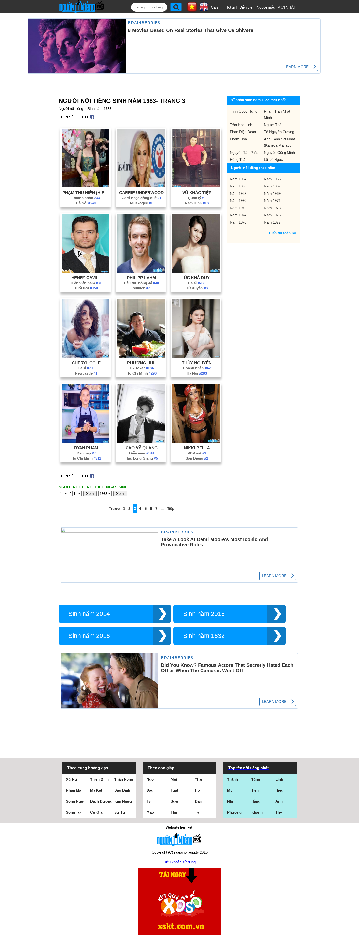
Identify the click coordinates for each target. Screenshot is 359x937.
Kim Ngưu (123, 801)
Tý (149, 801)
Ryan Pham (86, 448)
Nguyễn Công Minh (279, 152)
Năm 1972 (238, 208)
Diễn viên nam (86, 283)
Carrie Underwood (141, 192)
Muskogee (141, 203)
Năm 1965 (272, 179)
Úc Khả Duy (197, 278)
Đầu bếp (86, 453)
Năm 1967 (272, 186)
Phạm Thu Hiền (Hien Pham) (86, 192)
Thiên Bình (99, 779)
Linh (279, 779)
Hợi (198, 790)
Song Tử (73, 812)
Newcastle (86, 373)
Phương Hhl (141, 363)
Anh (279, 801)
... (162, 508)
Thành (232, 779)
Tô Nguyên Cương (279, 132)
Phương (234, 812)
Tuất (174, 790)
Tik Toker (141, 368)
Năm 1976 (238, 222)
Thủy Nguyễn (196, 363)
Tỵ (197, 812)
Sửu (174, 801)
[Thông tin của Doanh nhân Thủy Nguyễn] (196, 356)
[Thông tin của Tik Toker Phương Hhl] (141, 356)
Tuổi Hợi (86, 288)
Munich (141, 288)
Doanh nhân (86, 198)
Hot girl (231, 7)
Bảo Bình (122, 790)
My (229, 790)
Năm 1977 (272, 222)
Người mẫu (266, 7)
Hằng (255, 801)
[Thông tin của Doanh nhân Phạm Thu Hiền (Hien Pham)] (85, 186)
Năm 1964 (238, 179)
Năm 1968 (238, 193)
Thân (199, 779)
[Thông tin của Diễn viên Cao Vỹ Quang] (141, 441)
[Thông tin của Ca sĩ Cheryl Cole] (85, 356)
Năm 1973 (272, 208)
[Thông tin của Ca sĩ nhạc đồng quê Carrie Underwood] (141, 186)
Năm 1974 (238, 215)
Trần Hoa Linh (241, 125)
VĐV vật (197, 453)
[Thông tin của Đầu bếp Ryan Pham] (85, 441)
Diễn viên (246, 7)
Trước (114, 508)
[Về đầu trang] (354, 932)
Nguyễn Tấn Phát (244, 152)
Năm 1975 (272, 215)
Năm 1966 (238, 186)
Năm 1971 (272, 200)
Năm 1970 (238, 200)
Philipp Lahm (141, 278)
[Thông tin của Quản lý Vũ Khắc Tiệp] (196, 186)
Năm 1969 (272, 193)
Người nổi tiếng (71, 109)
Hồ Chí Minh (142, 373)
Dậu (150, 790)
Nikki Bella (197, 448)
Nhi (230, 801)
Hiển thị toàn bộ (282, 233)
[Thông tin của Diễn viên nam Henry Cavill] (85, 271)
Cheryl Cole (86, 363)
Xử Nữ (71, 779)
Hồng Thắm (239, 160)
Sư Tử (119, 812)
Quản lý (197, 198)
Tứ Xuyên (197, 288)
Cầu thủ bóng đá (141, 283)
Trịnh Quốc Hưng (243, 111)
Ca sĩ (215, 7)
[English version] (204, 9)
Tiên (255, 790)
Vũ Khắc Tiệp (196, 192)
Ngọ (150, 779)
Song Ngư (75, 801)
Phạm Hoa (238, 139)
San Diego (197, 458)
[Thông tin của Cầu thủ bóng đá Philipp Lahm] (141, 271)
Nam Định (197, 203)
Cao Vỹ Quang (142, 448)
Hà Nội (86, 203)
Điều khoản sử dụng (179, 862)
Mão (150, 812)
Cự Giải (96, 812)
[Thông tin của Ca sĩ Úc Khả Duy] (196, 271)
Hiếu (279, 790)
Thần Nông (123, 779)
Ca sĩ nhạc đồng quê (141, 198)
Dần (198, 801)
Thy (278, 812)
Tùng (255, 779)
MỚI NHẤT (286, 7)
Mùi (174, 779)
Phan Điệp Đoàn (243, 132)
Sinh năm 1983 (99, 109)
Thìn (174, 812)
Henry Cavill (86, 278)
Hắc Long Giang (141, 458)
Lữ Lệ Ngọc (273, 160)
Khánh (257, 812)
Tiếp (170, 508)
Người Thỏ (272, 125)
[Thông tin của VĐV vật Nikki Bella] (196, 441)
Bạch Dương (101, 801)
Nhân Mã (73, 790)
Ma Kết (96, 790)
